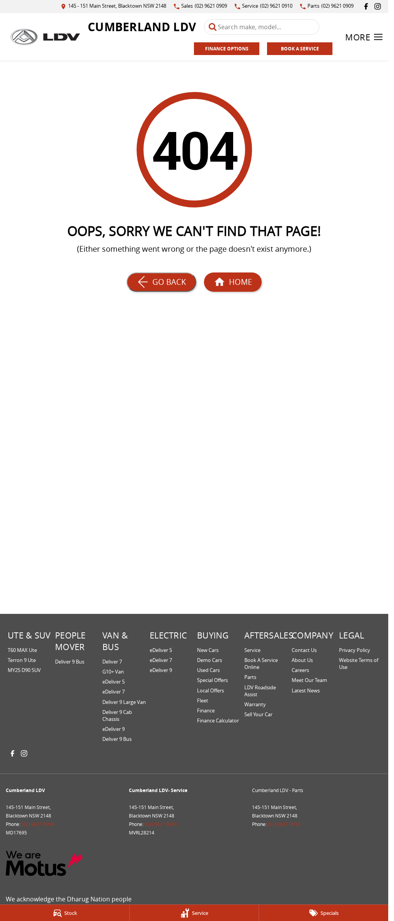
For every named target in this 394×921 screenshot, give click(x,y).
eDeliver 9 (113, 728)
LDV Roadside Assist (260, 691)
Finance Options (227, 48)
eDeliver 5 (113, 681)
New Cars (208, 650)
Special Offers (212, 680)
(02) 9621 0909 (38, 824)
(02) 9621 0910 (161, 824)
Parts (250, 677)
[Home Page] (45, 37)
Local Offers (210, 690)
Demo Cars (209, 660)
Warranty (255, 704)
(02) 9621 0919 (284, 824)
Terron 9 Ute (22, 660)
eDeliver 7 (113, 691)
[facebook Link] (366, 6)
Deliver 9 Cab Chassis (117, 715)
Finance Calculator (218, 720)
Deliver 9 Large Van (124, 702)
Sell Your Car (258, 714)
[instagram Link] (377, 6)
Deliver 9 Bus (69, 661)
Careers (300, 670)
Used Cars (208, 670)
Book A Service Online (261, 663)
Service (252, 650)
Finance (206, 710)
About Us (302, 660)
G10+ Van (113, 671)
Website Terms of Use (358, 663)
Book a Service (300, 48)
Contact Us (304, 650)
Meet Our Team (309, 680)
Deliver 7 (112, 661)
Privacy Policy (354, 650)
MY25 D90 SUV (24, 670)
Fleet (202, 700)
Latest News (306, 690)
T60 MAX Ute (22, 650)
